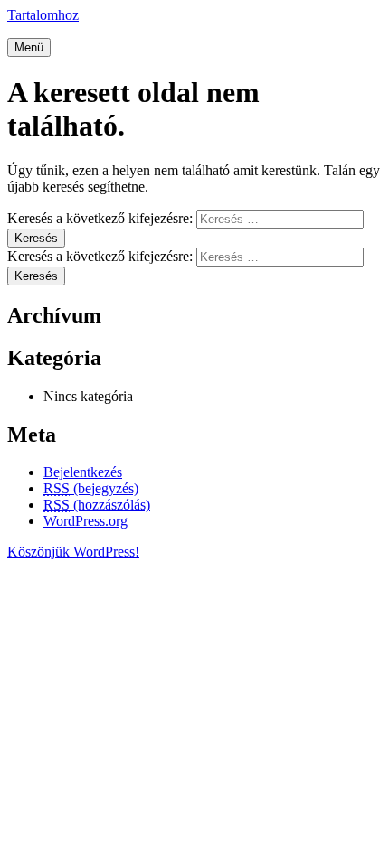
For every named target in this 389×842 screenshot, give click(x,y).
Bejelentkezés (82, 472)
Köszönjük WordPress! (73, 551)
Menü (28, 47)
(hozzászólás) (96, 504)
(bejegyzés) (90, 488)
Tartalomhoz (43, 15)
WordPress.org (85, 521)
